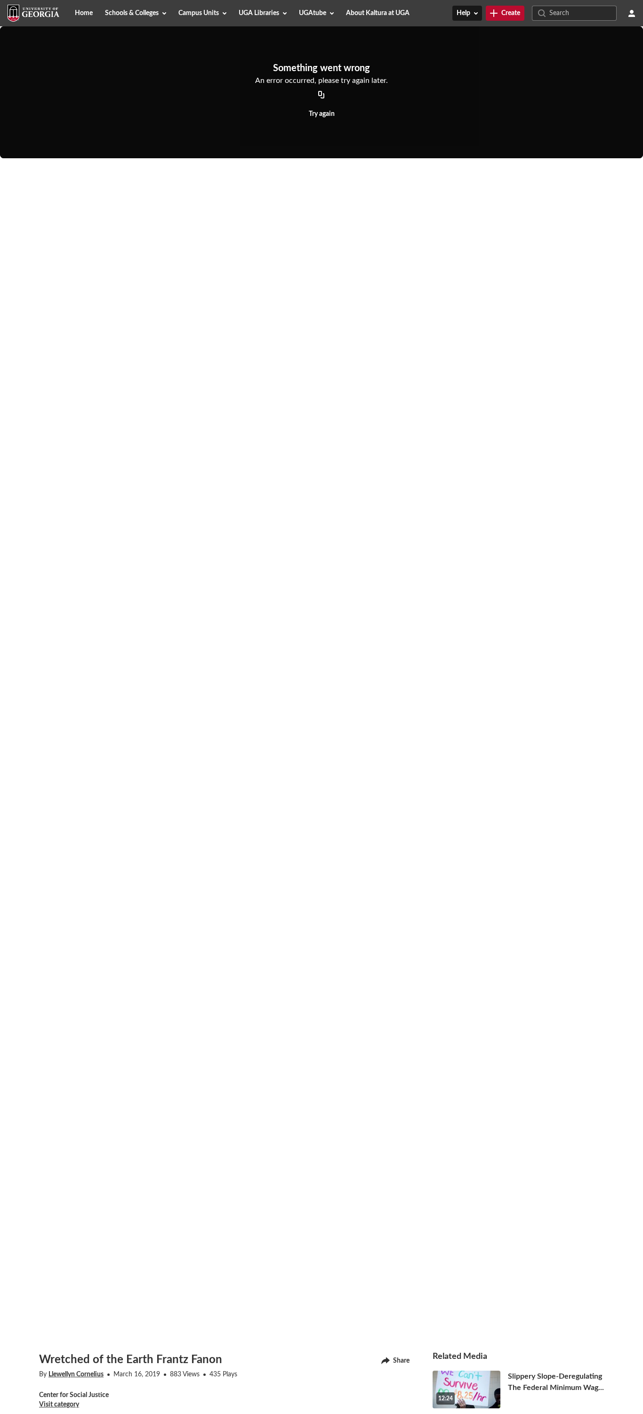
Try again (322, 114)
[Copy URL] (321, 95)
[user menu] (631, 13)
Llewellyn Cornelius (76, 1374)
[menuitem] (83, 13)
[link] (505, 13)
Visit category (59, 1404)
